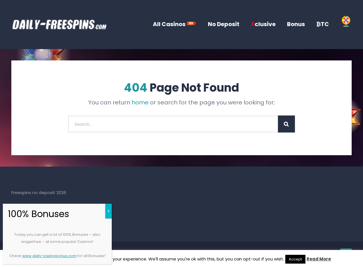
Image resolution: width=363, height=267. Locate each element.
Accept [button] (295, 259)
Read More (319, 259)
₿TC (322, 24)
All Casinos (170, 24)
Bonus (296, 24)
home (140, 102)
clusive (263, 24)
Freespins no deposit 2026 (38, 192)
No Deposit (223, 24)
